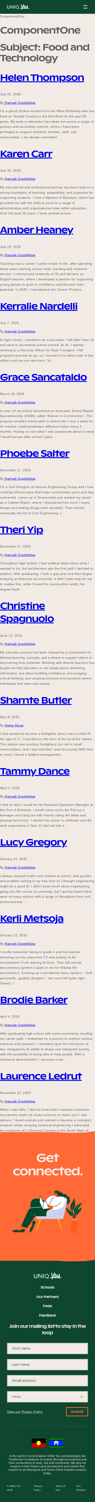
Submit (77, 1412)
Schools (47, 1287)
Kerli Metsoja (31, 918)
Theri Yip (21, 530)
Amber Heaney (36, 230)
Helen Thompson (42, 77)
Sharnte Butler (35, 700)
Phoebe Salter (34, 453)
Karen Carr (26, 154)
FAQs (47, 1306)
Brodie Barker (33, 1000)
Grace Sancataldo (43, 377)
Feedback (47, 1315)
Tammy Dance (34, 771)
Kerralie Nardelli (38, 306)
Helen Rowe (14, 725)
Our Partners (47, 1297)
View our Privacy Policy (25, 1412)
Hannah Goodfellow (20, 103)
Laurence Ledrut (41, 1076)
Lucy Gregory (33, 842)
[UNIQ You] (18, 8)
